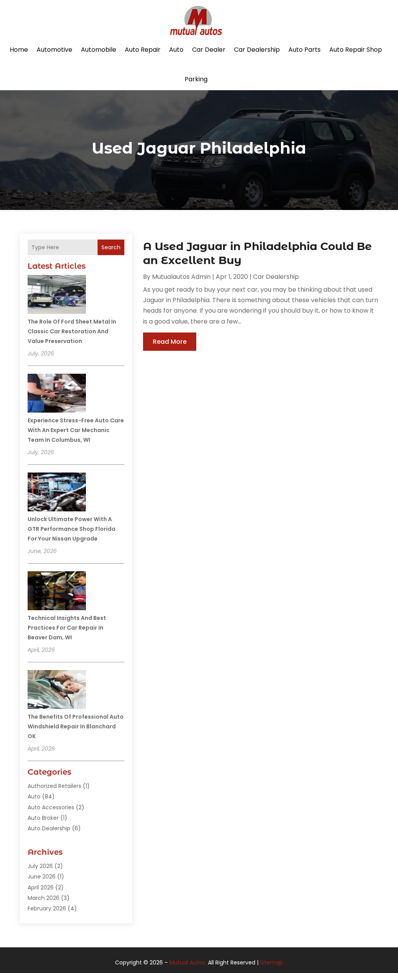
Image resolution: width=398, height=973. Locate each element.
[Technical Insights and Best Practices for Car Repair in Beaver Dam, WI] (57, 591)
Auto (176, 49)
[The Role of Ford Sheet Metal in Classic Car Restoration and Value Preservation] (57, 295)
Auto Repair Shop (355, 49)
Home (19, 49)
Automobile (98, 49)
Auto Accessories (51, 807)
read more (170, 341)
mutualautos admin (181, 276)
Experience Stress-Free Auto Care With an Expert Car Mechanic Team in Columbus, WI (76, 430)
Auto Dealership (49, 828)
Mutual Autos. (187, 962)
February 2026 (47, 908)
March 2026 (43, 898)
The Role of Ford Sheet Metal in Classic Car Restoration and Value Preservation (72, 331)
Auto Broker (43, 818)
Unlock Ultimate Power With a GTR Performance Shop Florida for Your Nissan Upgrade (71, 528)
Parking (196, 79)
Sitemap (271, 962)
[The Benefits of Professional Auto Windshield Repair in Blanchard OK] (57, 690)
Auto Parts (304, 49)
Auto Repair (143, 49)
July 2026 (40, 866)
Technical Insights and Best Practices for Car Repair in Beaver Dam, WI (67, 627)
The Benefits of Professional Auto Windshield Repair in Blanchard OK (76, 726)
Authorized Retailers (54, 786)
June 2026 (42, 876)
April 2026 (41, 887)
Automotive (54, 49)
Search (110, 247)
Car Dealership (257, 49)
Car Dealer (208, 49)
